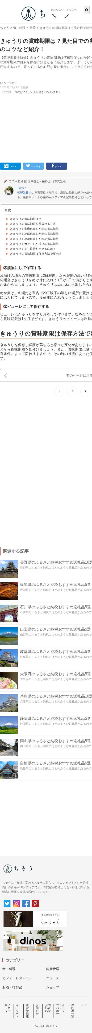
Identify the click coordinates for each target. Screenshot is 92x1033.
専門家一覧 (72, 1011)
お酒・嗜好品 (12, 987)
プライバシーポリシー (60, 1009)
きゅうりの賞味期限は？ (26, 219)
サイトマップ (7, 1008)
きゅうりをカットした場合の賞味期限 (34, 244)
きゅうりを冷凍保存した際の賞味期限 (34, 239)
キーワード (17, 1011)
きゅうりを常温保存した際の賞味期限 (34, 228)
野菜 (32, 28)
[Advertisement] (46, 78)
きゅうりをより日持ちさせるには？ (33, 248)
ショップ (52, 987)
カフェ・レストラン (17, 978)
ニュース (52, 978)
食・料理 (19, 28)
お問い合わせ (48, 1008)
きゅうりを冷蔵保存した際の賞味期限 (34, 233)
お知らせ (37, 1009)
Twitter (21, 188)
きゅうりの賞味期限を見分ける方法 (33, 224)
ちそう (4, 28)
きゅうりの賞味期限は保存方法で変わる (36, 253)
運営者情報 (27, 1011)
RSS (84, 1005)
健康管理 (52, 969)
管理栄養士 (24, 192)
